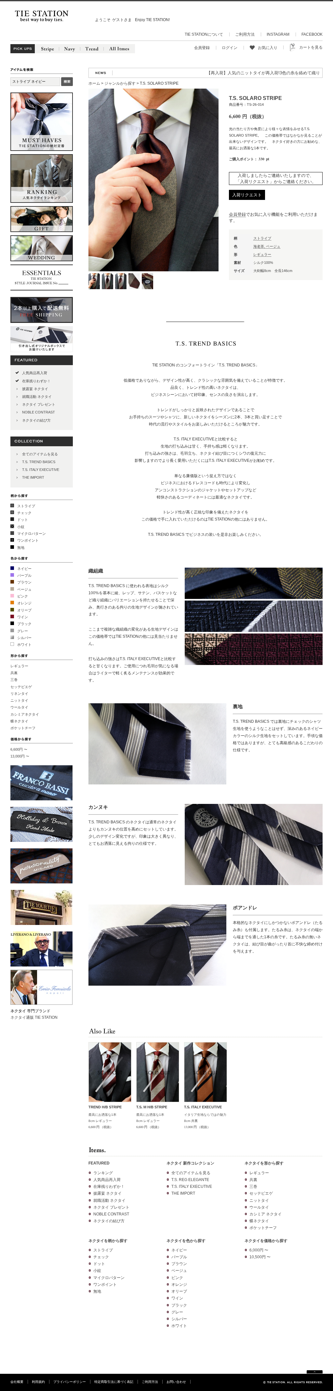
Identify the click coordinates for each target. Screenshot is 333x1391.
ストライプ (26, 506)
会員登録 (202, 48)
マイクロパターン (31, 533)
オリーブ (24, 610)
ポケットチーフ (22, 728)
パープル (24, 575)
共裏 (14, 673)
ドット (22, 520)
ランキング (103, 1173)
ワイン (22, 617)
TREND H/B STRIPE (105, 1107)
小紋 (20, 527)
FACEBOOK (312, 34)
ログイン (229, 48)
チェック (24, 513)
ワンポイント (28, 540)
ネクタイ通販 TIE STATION (34, 1017)
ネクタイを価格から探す (266, 1241)
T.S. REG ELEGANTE (190, 1180)
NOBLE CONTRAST (38, 412)
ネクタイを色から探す (186, 1241)
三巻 (14, 680)
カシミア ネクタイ (265, 1214)
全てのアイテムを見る (40, 454)
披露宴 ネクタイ (35, 389)
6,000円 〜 (258, 1250)
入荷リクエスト (247, 194)
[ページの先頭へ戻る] (315, 1372)
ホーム (94, 83)
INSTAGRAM (278, 34)
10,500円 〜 (260, 1257)
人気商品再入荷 (34, 373)
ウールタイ (19, 707)
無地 (20, 547)
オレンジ (24, 603)
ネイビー (24, 569)
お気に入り (267, 48)
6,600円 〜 (18, 749)
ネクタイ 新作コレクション (190, 1163)
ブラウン (24, 582)
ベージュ (24, 589)
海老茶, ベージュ (266, 246)
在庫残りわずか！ (36, 381)
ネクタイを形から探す (264, 1163)
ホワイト (24, 644)
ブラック (24, 624)
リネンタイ (19, 694)
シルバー (24, 638)
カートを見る (311, 47)
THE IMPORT (33, 477)
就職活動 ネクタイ (37, 397)
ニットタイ (19, 700)
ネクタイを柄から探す (107, 1241)
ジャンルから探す (120, 83)
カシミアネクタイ (24, 714)
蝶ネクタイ (19, 721)
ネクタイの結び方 (36, 420)
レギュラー (19, 666)
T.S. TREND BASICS (38, 462)
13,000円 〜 (19, 756)
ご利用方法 (245, 34)
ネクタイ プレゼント (38, 404)
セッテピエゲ (21, 687)
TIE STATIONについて (204, 34)
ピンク (22, 596)
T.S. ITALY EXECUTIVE (40, 470)
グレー (22, 631)
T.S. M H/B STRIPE (151, 1107)
